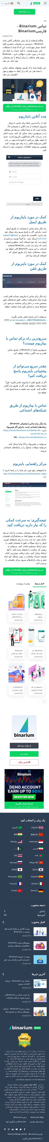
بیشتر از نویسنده (23, 583)
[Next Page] (44, 701)
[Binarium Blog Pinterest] (6, 1129)
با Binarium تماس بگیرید (32, 1138)
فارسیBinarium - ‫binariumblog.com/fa (25, 1134)
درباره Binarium (20, 1117)
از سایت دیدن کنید (24, 745)
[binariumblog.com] (34, 3)
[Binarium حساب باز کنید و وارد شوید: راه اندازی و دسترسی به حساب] (16, 636)
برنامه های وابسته (37, 1121)
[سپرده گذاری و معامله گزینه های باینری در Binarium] (40, 931)
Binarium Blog (37, 1117)
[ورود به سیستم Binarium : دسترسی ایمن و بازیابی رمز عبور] (40, 959)
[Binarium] (24, 738)
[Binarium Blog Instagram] (10, 1129)
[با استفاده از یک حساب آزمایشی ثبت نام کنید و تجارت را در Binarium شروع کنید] (36, 673)
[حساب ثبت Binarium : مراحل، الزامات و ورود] (40, 983)
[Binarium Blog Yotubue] (18, 1129)
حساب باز (24, 754)
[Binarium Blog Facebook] (25, 1129)
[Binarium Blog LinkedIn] (14, 1129)
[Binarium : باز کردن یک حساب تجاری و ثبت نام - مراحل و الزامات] (36, 636)
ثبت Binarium (24, 12)
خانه (45, 21)
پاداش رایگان (23, 762)
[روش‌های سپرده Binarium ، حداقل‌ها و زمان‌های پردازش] (40, 945)
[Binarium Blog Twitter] (22, 1129)
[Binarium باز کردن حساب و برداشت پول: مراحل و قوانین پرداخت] (16, 673)
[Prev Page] (39, 701)
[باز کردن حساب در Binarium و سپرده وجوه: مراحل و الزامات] (16, 600)
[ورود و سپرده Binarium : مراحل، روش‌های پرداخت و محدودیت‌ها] (40, 1011)
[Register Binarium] (24, 785)
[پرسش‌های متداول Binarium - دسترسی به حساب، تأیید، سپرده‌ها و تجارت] (36, 600)
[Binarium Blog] (24, 1030)
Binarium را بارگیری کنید (16, 1121)
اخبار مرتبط (39, 583)
